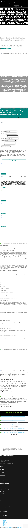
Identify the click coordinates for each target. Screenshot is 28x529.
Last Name (3, 133)
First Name (3, 131)
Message (3, 144)
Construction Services (20, 7)
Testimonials (3, 478)
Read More (3, 174)
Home (15, 2)
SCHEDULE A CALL (9, 452)
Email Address (4, 136)
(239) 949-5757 (3, 511)
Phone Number (4, 138)
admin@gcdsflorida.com (5, 515)
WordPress (19, 527)
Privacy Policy (3, 480)
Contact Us (2, 475)
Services (16, 5)
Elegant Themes (8, 527)
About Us (17, 4)
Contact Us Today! (6, 146)
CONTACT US (6, 48)
